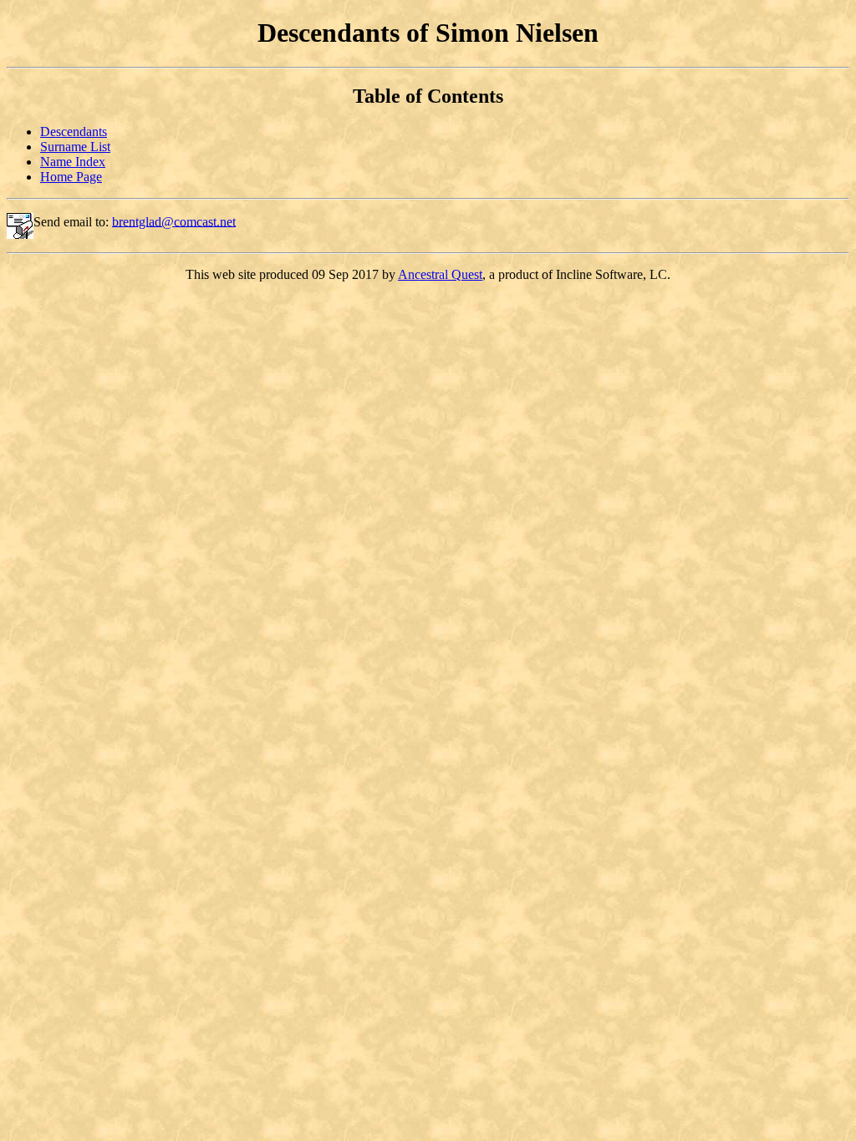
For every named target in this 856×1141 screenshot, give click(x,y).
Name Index (72, 162)
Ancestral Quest (440, 274)
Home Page (71, 177)
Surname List (75, 146)
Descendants (73, 131)
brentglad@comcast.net (174, 221)
